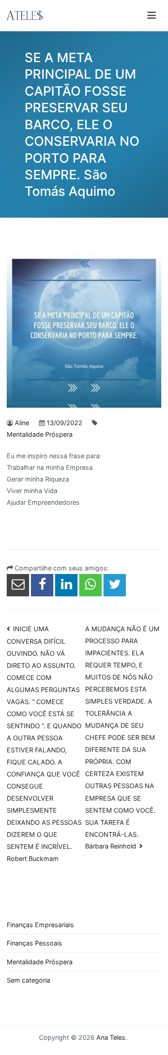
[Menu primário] (151, 15)
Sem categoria (28, 980)
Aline (22, 422)
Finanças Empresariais (40, 924)
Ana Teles (110, 1037)
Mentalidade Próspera (40, 434)
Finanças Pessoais (34, 943)
